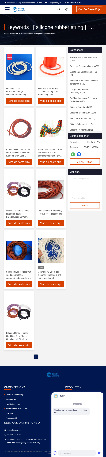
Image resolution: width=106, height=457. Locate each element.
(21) (84, 82)
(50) (84, 66)
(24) (80, 91)
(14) (82, 124)
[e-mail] (79, 154)
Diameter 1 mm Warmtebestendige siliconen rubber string (16, 91)
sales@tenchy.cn (54, 3)
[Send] (99, 453)
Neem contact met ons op (16, 409)
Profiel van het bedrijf (14, 395)
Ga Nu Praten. (85, 161)
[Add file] (55, 453)
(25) (83, 99)
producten (14, 33)
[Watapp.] (73, 154)
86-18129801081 (74, 3)
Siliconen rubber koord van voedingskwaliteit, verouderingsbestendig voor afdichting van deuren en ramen (19, 278)
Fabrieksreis (11, 399)
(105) (83, 59)
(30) (81, 107)
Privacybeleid (11, 418)
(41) (81, 130)
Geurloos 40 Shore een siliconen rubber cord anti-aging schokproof (50, 275)
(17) (83, 113)
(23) (83, 73)
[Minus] (99, 396)
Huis (6, 33)
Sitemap (9, 413)
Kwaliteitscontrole (13, 404)
